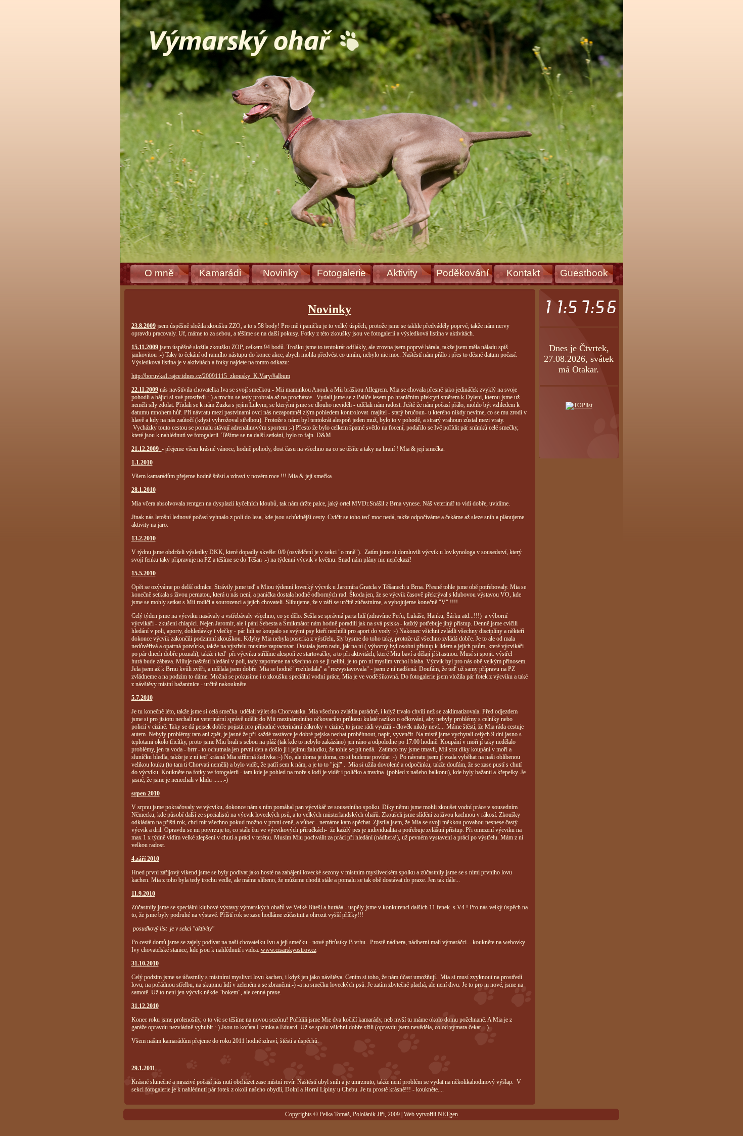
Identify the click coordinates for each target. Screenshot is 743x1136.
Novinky (280, 273)
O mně (159, 273)
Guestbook (584, 273)
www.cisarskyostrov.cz (288, 949)
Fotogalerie (341, 273)
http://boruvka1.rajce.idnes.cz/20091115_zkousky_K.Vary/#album (210, 376)
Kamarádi (220, 273)
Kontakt (523, 273)
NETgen (448, 1114)
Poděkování (462, 273)
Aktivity (402, 273)
